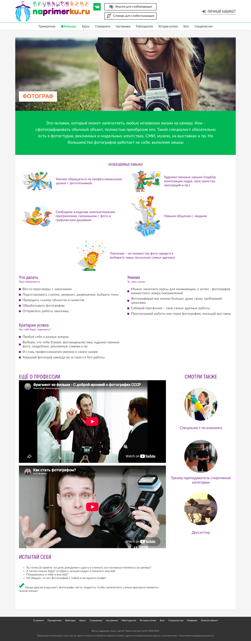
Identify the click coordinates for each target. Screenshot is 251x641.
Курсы (86, 26)
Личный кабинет (221, 11)
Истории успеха (168, 26)
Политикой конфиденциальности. (196, 636)
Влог (186, 26)
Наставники (123, 26)
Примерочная (47, 26)
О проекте (38, 620)
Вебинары (70, 26)
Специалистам (203, 26)
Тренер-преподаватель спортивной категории (201, 480)
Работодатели (144, 26)
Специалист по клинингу (201, 428)
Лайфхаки (192, 620)
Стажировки (102, 26)
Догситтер (201, 532)
